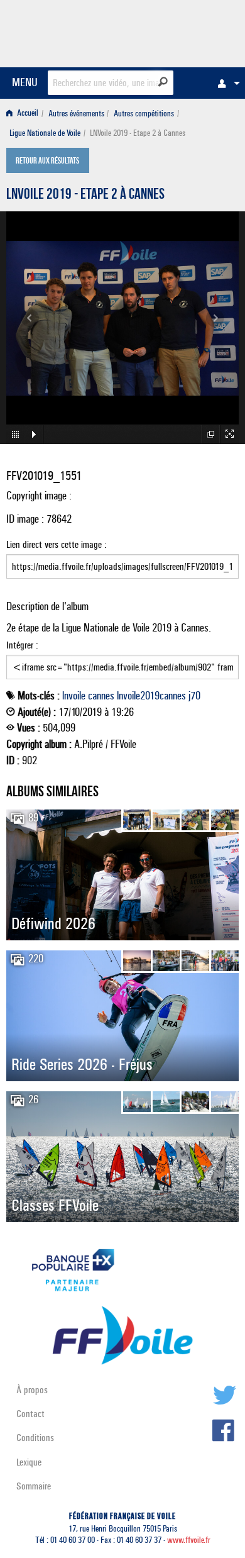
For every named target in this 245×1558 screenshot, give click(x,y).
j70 (194, 695)
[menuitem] (225, 83)
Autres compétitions (144, 113)
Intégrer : (22, 645)
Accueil (26, 113)
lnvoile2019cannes (151, 695)
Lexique (28, 1462)
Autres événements (76, 113)
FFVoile (179, 31)
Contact (30, 1414)
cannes (101, 695)
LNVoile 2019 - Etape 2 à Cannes (85, 195)
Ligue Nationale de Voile (44, 133)
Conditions (35, 1438)
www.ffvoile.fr (188, 1540)
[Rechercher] (163, 81)
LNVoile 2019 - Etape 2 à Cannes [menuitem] (137, 133)
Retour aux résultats (47, 161)
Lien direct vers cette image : (56, 544)
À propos (32, 1390)
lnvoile (73, 695)
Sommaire (33, 1486)
